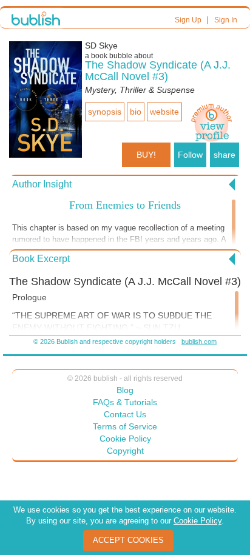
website (164, 111)
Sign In (225, 20)
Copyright (125, 451)
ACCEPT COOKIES (128, 540)
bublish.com (199, 341)
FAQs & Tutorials (125, 402)
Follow (190, 155)
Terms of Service (125, 426)
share (224, 155)
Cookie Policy (125, 438)
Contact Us (125, 414)
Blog (125, 390)
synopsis (104, 111)
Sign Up (188, 20)
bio (135, 111)
